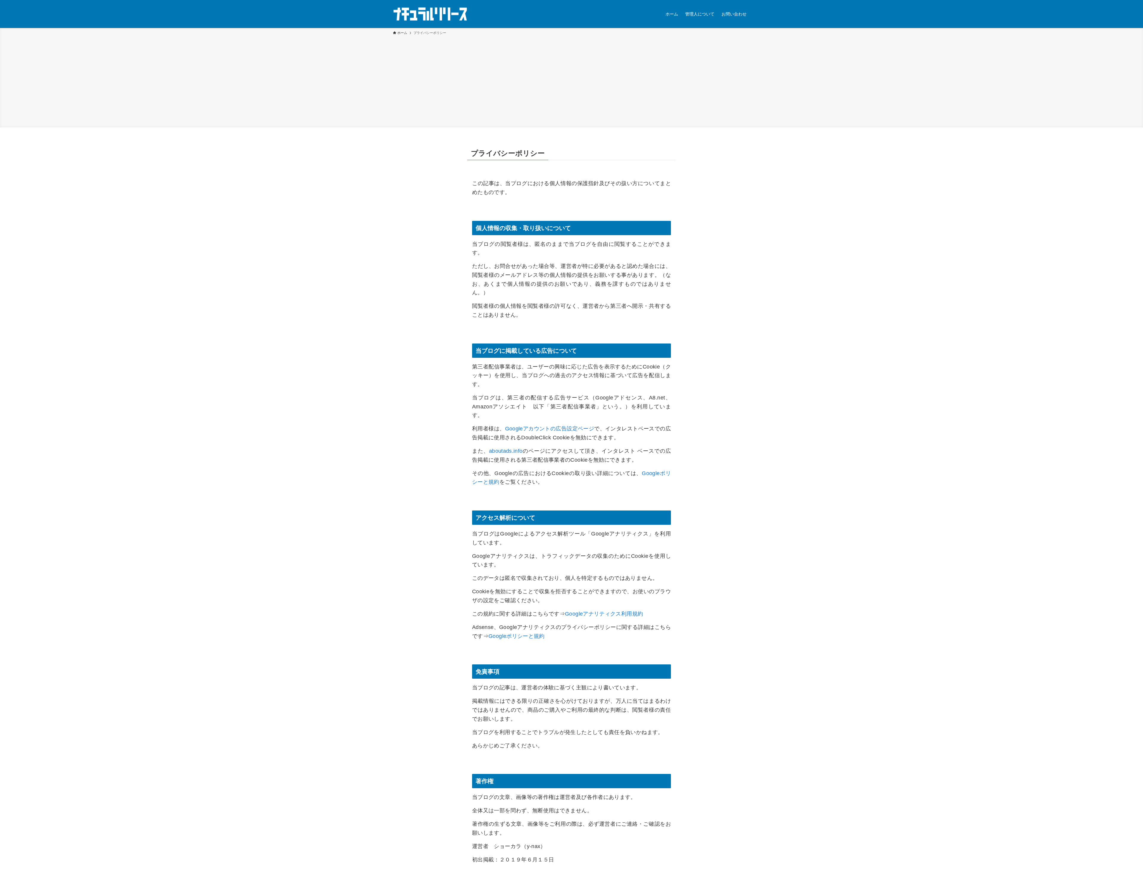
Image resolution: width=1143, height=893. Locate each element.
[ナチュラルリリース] (430, 14)
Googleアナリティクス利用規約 (604, 614)
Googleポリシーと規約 (516, 636)
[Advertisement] (571, 80)
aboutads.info (506, 451)
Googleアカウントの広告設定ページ (549, 429)
